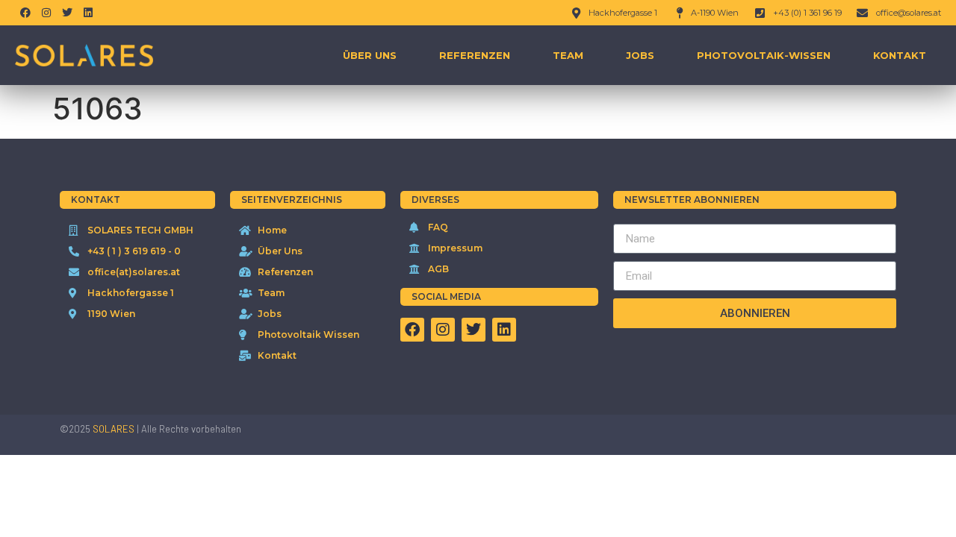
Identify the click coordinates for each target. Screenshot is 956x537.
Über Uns (370, 55)
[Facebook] (25, 12)
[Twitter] (67, 12)
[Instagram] (46, 12)
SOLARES (113, 429)
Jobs (640, 55)
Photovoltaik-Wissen (764, 55)
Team (568, 55)
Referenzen (474, 55)
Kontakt (899, 55)
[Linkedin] (88, 12)
